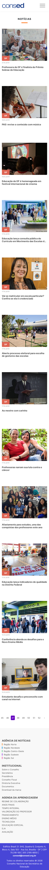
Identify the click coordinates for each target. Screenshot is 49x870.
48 (18, 718)
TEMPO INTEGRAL (10, 808)
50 (28, 718)
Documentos (8, 786)
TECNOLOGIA (8, 821)
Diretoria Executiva (11, 783)
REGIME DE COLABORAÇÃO (15, 801)
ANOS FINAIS (8, 805)
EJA (4, 828)
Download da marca (11, 790)
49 (23, 718)
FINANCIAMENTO (10, 815)
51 (34, 718)
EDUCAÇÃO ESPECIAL (12, 825)
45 (2, 718)
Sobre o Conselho (10, 769)
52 (39, 718)
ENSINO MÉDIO (9, 818)
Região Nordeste (12, 748)
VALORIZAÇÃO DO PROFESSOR (17, 811)
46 (7, 718)
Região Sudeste (11, 754)
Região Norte (10, 744)
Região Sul (9, 758)
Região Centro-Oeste (14, 751)
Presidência (7, 776)
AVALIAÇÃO (7, 832)
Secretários (7, 773)
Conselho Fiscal (9, 779)
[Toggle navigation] (42, 5)
